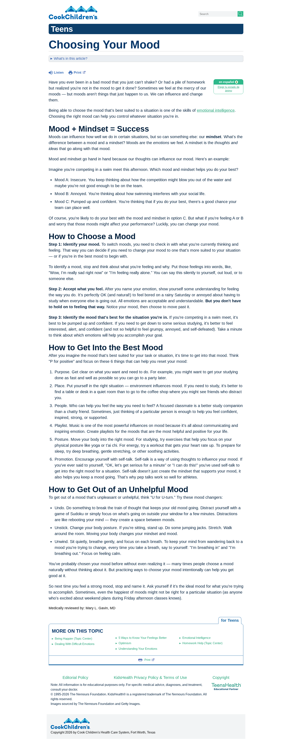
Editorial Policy (75, 677)
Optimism (125, 643)
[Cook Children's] (73, 13)
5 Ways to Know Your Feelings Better (143, 637)
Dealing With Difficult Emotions (75, 644)
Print (77, 72)
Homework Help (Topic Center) (202, 643)
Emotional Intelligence (196, 637)
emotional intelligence (216, 110)
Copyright (221, 677)
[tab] (229, 620)
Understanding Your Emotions (138, 648)
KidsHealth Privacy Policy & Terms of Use (150, 677)
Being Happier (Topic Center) (73, 638)
